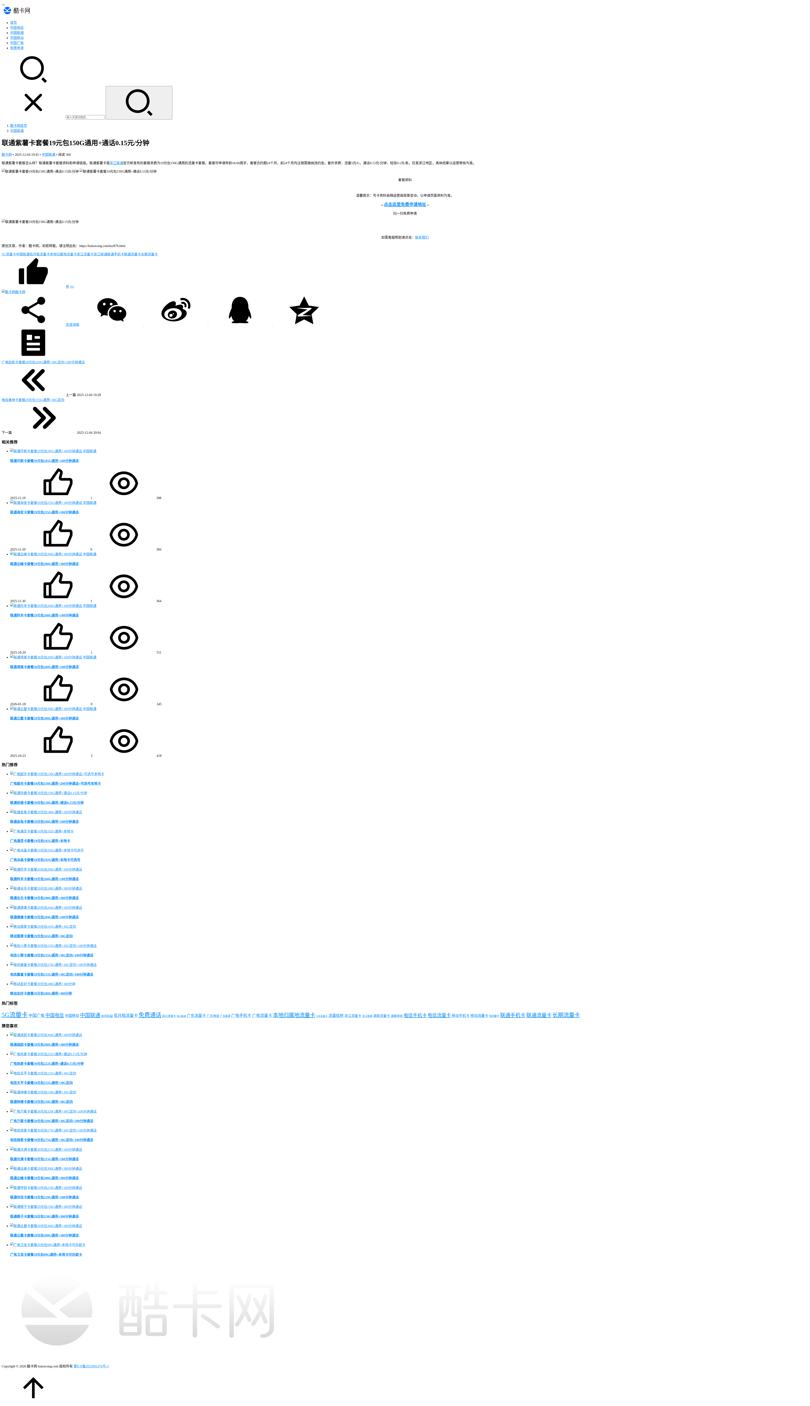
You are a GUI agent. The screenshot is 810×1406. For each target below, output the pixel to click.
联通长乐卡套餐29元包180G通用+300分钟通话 (44, 898)
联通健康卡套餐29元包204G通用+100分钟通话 (44, 917)
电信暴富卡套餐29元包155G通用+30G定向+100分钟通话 (51, 974)
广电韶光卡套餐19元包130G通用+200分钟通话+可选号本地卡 (55, 783)
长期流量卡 (149, 254)
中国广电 (17, 43)
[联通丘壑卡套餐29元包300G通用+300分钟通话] (46, 709)
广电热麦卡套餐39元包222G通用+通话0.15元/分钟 (47, 1063)
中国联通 (17, 33)
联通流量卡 (132, 254)
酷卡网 (7, 154)
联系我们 (422, 237)
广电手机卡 (241, 1015)
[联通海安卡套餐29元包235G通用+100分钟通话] (46, 503)
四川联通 (181, 1016)
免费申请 (17, 48)
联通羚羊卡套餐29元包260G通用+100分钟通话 (44, 615)
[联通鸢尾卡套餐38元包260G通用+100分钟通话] (46, 657)
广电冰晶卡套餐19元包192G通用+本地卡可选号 (45, 860)
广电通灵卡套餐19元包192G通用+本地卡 (40, 841)
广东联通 (225, 1016)
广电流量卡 (262, 1015)
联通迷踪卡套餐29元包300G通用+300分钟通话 (44, 1044)
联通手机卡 (115, 254)
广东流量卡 (196, 1016)
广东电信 (213, 1016)
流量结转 (336, 1016)
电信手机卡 (415, 1015)
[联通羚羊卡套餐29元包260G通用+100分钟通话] (46, 606)
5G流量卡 (9, 254)
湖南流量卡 (381, 1016)
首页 (13, 22)
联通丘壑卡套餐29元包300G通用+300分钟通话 (44, 718)
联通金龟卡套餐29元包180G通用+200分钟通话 (44, 821)
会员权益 (107, 1016)
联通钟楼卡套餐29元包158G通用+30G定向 (41, 1102)
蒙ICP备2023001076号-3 (91, 1366)
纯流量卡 (494, 1016)
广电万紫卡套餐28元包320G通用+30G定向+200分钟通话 (51, 1121)
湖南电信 (397, 1016)
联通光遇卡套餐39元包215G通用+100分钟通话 (44, 1159)
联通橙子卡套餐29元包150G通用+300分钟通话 (44, 1216)
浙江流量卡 (85, 254)
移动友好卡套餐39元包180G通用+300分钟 (41, 993)
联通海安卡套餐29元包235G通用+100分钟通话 (44, 512)
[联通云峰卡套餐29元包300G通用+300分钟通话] (46, 554)
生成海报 (72, 324)
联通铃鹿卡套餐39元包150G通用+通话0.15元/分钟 (47, 802)
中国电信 (17, 28)
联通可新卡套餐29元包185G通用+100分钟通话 (44, 461)
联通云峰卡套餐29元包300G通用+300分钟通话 (44, 564)
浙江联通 (116, 163)
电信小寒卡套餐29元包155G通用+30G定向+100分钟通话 (51, 955)
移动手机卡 (461, 1016)
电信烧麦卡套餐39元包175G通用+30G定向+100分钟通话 (51, 1140)
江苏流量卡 (322, 1016)
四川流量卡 (169, 1016)
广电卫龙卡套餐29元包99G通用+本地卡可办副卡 (46, 1254)
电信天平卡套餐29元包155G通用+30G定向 (41, 1083)
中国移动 (17, 38)
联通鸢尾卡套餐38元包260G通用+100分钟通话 (44, 667)
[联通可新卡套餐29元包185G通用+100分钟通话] (46, 451)
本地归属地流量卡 (63, 254)
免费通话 (150, 1015)
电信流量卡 (439, 1015)
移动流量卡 (479, 1016)
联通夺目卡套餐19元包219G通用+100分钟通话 (44, 1197)
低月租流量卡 (40, 254)
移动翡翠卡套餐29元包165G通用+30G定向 (41, 936)
